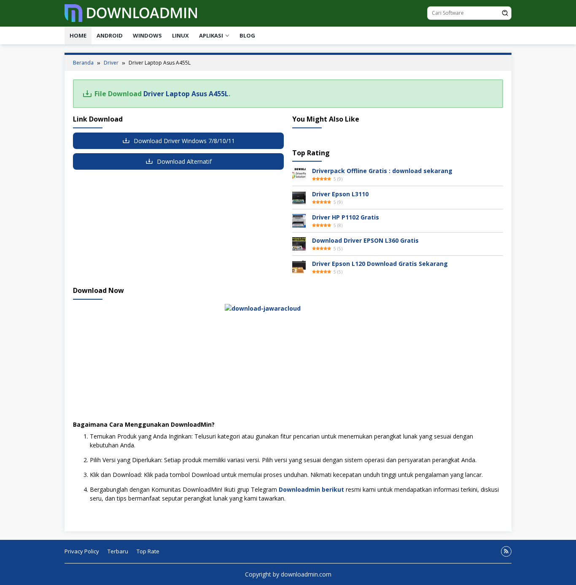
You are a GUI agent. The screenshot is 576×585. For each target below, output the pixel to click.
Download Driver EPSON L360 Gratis (365, 240)
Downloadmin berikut (311, 489)
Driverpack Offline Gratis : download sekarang (382, 171)
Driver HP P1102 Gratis (345, 217)
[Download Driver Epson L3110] (299, 197)
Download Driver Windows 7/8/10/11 (183, 141)
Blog (247, 35)
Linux (180, 35)
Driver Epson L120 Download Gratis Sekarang (380, 264)
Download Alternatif (183, 161)
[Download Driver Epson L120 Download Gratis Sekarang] (299, 267)
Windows (147, 35)
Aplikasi (211, 35)
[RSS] (506, 551)
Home (78, 35)
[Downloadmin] (131, 12)
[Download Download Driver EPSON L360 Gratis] (299, 243)
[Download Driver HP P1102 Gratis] (299, 220)
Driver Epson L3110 (340, 194)
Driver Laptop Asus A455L (186, 93)
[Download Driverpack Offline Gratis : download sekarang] (299, 174)
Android (110, 35)
